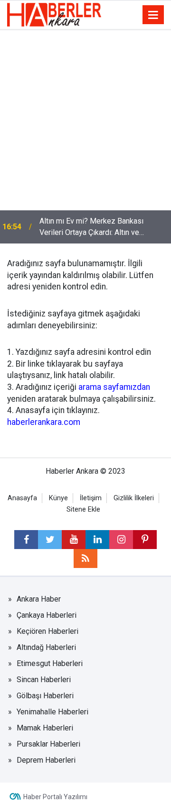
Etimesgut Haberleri (50, 663)
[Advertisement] (85, 120)
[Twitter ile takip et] (50, 539)
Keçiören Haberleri (47, 631)
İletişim (91, 498)
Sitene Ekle (83, 509)
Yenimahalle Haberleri (52, 711)
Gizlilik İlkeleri (134, 498)
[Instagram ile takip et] (121, 539)
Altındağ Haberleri (46, 647)
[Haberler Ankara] (54, 13)
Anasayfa (22, 498)
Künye (58, 498)
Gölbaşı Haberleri (45, 695)
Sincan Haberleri (44, 679)
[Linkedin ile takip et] (97, 539)
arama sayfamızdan (114, 387)
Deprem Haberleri (46, 760)
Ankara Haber (39, 599)
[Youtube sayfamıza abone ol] (74, 539)
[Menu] (153, 15)
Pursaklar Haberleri (48, 743)
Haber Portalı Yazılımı (55, 797)
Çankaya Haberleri (46, 615)
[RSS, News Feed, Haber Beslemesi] (85, 558)
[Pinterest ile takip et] (145, 539)
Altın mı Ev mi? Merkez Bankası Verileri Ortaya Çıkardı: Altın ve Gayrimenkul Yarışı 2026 (91, 227)
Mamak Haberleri (45, 727)
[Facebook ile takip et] (26, 539)
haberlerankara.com (43, 422)
